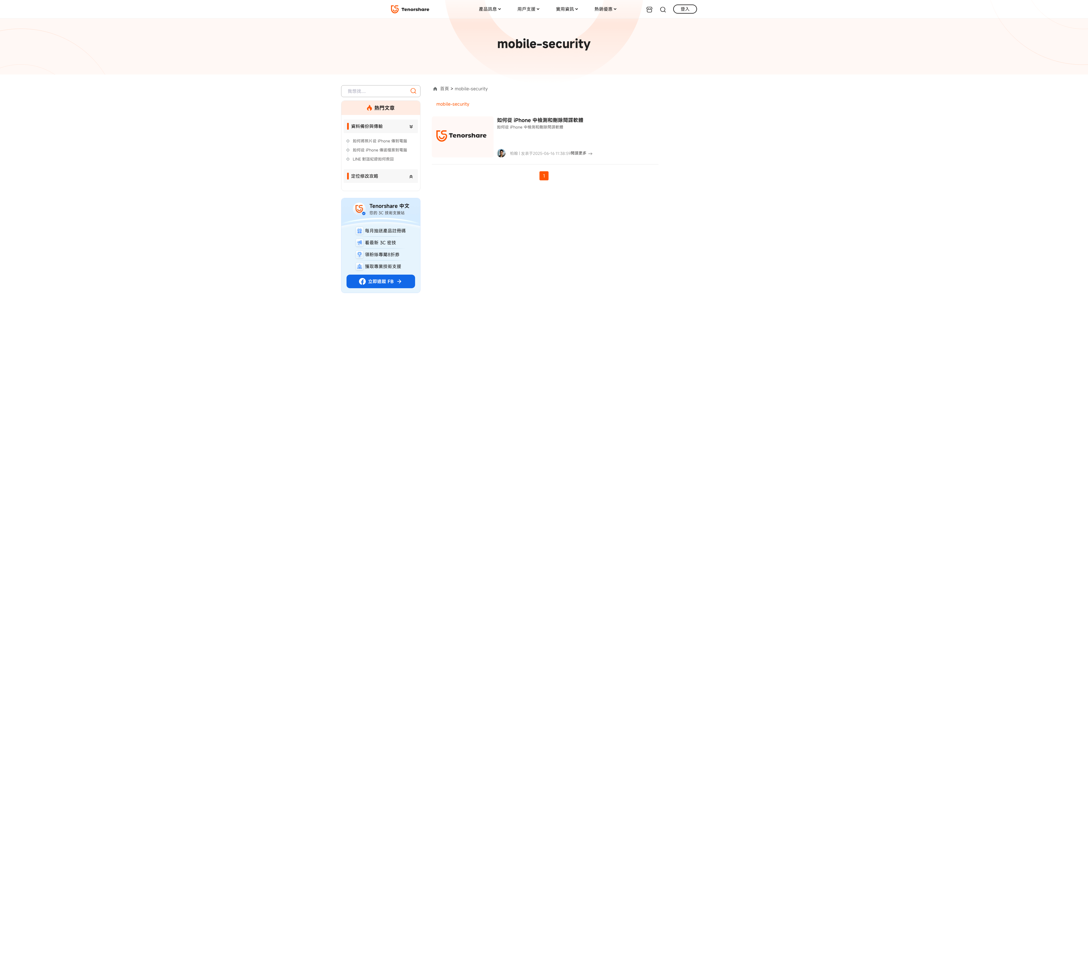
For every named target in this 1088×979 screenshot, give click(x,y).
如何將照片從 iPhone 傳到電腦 (380, 141)
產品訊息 (488, 9)
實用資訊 (565, 9)
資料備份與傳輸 (367, 126)
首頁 (444, 88)
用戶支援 (526, 9)
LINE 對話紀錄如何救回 (373, 159)
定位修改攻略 (364, 176)
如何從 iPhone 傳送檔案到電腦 (380, 150)
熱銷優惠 (603, 9)
